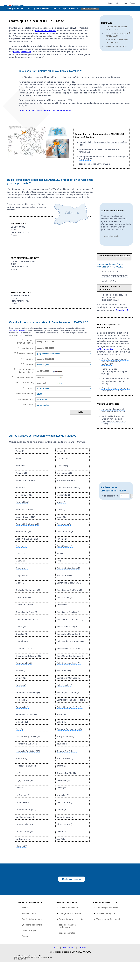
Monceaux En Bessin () (68, 487)
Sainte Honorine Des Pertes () (71, 700)
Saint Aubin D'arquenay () (69, 583)
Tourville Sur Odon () (67, 751)
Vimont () (61, 832)
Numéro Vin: (25, 347)
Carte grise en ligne (15, 9)
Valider (80, 412)
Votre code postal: (24, 394)
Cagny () (20, 561)
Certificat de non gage (32, 919)
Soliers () (61, 722)
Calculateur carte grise (116, 46)
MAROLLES (117, 267)
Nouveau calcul (29, 913)
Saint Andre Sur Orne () (68, 568)
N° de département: (110, 496)
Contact (133, 3)
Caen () (20, 553)
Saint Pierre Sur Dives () (68, 663)
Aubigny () (21, 473)
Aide (125, 3)
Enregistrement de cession (71, 919)
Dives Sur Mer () (24, 649)
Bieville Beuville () (25, 517)
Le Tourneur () (23, 839)
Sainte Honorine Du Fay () (69, 707)
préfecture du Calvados (45, 30)
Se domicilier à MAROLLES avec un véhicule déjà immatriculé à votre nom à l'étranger (114, 420)
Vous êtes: (28, 404)
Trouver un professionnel (108, 919)
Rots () (60, 561)
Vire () (61, 839)
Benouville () (22, 502)
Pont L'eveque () (65, 531)
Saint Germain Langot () (68, 626)
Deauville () (22, 641)
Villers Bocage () (65, 817)
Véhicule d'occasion (68, 908)
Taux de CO (25, 382)
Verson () (61, 809)
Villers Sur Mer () (65, 824)
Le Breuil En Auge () (26, 809)
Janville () (21, 788)
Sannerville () (63, 714)
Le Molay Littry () (24, 824)
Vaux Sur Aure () (65, 802)
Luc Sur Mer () (64, 458)
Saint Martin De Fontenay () (70, 641)
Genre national (23, 353)
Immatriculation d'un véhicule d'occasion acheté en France (103, 143)
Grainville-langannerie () (28, 736)
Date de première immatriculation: (24, 370)
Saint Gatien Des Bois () (68, 612)
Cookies (82, 947)
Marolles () (62, 466)
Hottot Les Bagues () (26, 766)
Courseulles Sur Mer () (27, 619)
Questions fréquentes (32, 925)
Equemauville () (24, 663)
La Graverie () (23, 795)
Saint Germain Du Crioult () (70, 619)
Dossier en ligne (114, 3)
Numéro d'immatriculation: (25, 341)
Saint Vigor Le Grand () (68, 692)
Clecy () (20, 583)
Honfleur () (21, 758)
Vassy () (61, 788)
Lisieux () (21, 846)
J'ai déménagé (59, 9)
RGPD (72, 947)
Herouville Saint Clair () (28, 751)
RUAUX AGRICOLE (111, 271)
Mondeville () (64, 495)
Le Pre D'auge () (24, 832)
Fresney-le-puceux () (26, 714)
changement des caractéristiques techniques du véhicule (116, 371)
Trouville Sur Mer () (66, 773)
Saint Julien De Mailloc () (69, 634)
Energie (27, 364)
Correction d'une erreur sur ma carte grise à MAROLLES (116, 389)
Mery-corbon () (64, 473)
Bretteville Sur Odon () (27, 539)
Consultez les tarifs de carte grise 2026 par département (45, 110)
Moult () (61, 509)
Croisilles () (22, 634)
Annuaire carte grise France (110, 264)
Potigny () (62, 539)
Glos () (19, 729)
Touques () (62, 744)
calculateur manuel (17, 330)
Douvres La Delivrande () (28, 656)
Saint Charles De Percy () (69, 590)
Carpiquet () (22, 575)
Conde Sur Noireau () (26, 605)
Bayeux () (21, 487)
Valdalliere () (63, 780)
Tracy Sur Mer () (65, 758)
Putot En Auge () (65, 546)
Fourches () (22, 700)
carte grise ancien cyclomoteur (67, 926)
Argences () (22, 466)
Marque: (26, 358)
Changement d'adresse (70, 913)
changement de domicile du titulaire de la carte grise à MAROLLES (103, 157)
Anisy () (20, 458)
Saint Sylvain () (64, 685)
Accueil (25, 908)
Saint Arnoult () (64, 575)
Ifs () (18, 773)
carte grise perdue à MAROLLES (94, 164)
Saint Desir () (63, 605)
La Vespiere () (23, 802)
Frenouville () (22, 707)
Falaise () (21, 685)
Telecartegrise (18, 5)
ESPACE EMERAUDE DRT (115, 276)
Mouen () (61, 502)
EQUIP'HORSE (109, 281)
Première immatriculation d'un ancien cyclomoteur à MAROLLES (115, 361)
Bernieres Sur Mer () (26, 509)
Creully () (21, 626)
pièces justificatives (22, 52)
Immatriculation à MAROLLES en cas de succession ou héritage (116, 381)
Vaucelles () (63, 795)
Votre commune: (25, 399)
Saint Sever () (64, 670)
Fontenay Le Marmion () (28, 692)
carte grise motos (67, 933)
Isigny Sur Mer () (24, 780)
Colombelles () (23, 597)
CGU (56, 947)
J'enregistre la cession (38, 9)
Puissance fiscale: (23, 377)
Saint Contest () (65, 597)
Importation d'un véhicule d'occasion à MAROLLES (114, 410)
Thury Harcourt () (65, 736)
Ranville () (62, 553)
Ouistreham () (64, 524)
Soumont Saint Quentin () (69, 729)
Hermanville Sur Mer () (27, 744)
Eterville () (21, 670)
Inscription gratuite (111, 236)
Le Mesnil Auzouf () (25, 817)
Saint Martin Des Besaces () (70, 656)
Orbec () (61, 517)
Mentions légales (30, 930)
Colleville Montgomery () (28, 590)
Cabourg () (21, 546)
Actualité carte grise (105, 913)
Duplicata (73, 9)
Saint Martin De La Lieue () (70, 649)
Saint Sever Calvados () (68, 678)
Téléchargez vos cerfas (71, 879)
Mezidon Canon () (66, 480)
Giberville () (22, 722)
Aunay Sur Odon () (25, 480)
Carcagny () (22, 568)
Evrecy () (21, 678)
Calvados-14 (103, 267)
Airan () (20, 451)
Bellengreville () (24, 495)
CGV (64, 947)
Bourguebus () (23, 531)
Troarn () (61, 766)
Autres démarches (90, 9)
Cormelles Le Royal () (27, 612)
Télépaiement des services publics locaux (114, 296)
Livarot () (61, 451)
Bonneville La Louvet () (27, 524)
